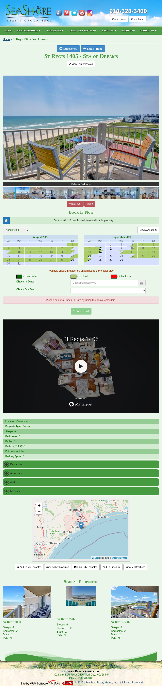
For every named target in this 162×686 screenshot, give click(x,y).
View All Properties (63, 665)
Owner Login (119, 19)
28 (100, 259)
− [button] (39, 511)
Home (8, 30)
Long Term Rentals (82, 30)
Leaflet (95, 557)
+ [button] (39, 505)
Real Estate (54, 30)
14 (100, 252)
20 (89, 256)
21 (100, 255)
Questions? (69, 48)
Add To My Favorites (30, 567)
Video (90, 203)
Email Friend (94, 48)
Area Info (108, 30)
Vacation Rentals (27, 30)
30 (8, 263)
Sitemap (113, 665)
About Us (127, 30)
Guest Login (137, 19)
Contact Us (147, 30)
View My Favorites (59, 567)
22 (110, 255)
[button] (155, 72)
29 (72, 259)
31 (19, 263)
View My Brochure (135, 567)
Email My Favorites (86, 567)
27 (89, 259)
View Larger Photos (82, 64)
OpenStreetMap (119, 557)
